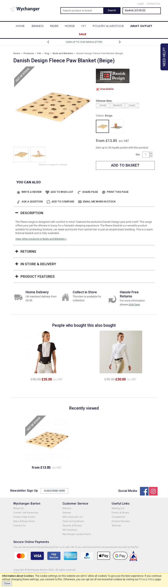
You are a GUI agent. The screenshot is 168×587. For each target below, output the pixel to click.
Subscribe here (54, 490)
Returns (28, 251)
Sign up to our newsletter (84, 41)
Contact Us (153, 3)
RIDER (54, 25)
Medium (117, 105)
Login (140, 3)
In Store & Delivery (38, 264)
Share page (90, 191)
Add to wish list (61, 191)
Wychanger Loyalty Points (76, 534)
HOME (20, 25)
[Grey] (116, 126)
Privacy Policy (147, 579)
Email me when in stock (99, 201)
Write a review (32, 191)
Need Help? (164, 57)
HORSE (70, 25)
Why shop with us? (72, 516)
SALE (82, 34)
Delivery (66, 512)
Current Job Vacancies (25, 512)
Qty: (138, 154)
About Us (18, 508)
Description (31, 213)
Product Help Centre (24, 516)
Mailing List (118, 508)
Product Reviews (121, 521)
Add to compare (62, 201)
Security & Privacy (72, 525)
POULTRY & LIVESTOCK (108, 25)
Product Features (37, 276)
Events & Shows (120, 512)
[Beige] (102, 126)
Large (132, 105)
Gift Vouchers (69, 529)
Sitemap (116, 525)
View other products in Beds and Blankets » (41, 238)
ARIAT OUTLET (141, 25)
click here (134, 304)
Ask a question (32, 201)
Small (103, 105)
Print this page (117, 191)
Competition (118, 516)
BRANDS (38, 25)
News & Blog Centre (24, 521)
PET (83, 25)
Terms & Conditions (73, 521)
